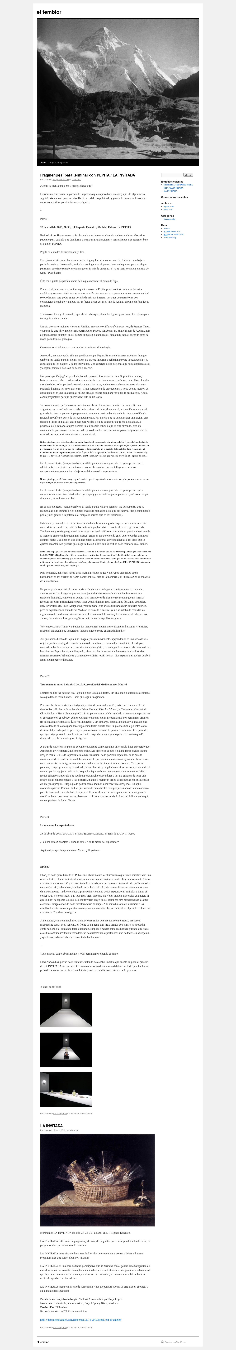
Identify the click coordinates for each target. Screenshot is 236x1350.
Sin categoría (59, 1113)
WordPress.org (170, 237)
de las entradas (172, 231)
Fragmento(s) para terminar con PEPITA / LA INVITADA (87, 175)
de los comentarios (173, 234)
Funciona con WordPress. (175, 1342)
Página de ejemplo (58, 162)
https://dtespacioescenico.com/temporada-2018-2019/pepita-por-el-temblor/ (80, 1319)
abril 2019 (168, 209)
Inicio (43, 162)
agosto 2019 (169, 206)
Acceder (167, 228)
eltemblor (76, 179)
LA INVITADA (51, 1125)
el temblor (49, 11)
